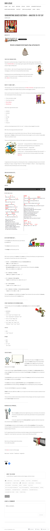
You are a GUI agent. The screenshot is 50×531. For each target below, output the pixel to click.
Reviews (18, 6)
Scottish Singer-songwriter (12, 487)
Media (38, 9)
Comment (41, 514)
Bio (10, 6)
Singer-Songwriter (35, 487)
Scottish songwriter (24, 487)
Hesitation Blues (11, 63)
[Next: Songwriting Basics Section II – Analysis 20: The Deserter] (8, 496)
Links (33, 9)
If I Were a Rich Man (29, 87)
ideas (21, 485)
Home (6, 6)
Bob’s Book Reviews (10, 9)
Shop (13, 6)
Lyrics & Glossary (26, 9)
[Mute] (40, 189)
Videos (23, 6)
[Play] (6, 189)
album (8, 77)
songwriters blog (16, 489)
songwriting (25, 489)
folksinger (15, 485)
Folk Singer (8, 485)
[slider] (43, 189)
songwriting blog (34, 489)
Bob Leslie (8, 3)
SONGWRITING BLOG (36, 6)
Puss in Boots (9, 102)
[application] (25, 189)
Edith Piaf (20, 155)
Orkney (23, 480)
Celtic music (16, 480)
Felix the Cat (8, 104)
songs (42, 487)
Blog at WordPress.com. (10, 529)
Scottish (28, 480)
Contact (18, 9)
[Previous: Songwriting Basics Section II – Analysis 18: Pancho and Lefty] (6, 496)
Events (28, 6)
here (8, 450)
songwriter (34, 480)
